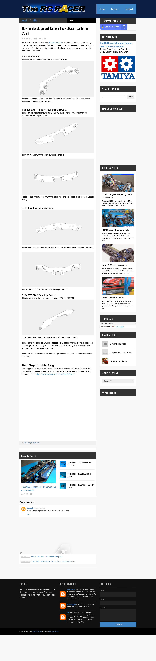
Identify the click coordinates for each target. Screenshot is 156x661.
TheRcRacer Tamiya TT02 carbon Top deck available (38, 488)
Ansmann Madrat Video (118, 343)
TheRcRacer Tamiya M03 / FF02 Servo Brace (81, 486)
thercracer (36, 443)
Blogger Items (53, 631)
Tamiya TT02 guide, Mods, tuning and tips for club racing (117, 195)
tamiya (30, 443)
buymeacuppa (55, 43)
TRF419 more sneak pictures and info (115, 229)
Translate (120, 327)
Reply (29, 514)
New (35, 20)
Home (102, 9)
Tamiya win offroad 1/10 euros (120, 352)
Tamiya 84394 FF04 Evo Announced (114, 264)
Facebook (129, 9)
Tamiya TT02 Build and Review (113, 297)
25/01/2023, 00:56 (39, 508)
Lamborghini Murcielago (118, 361)
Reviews (114, 9)
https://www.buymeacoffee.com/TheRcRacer (55, 374)
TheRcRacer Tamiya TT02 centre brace (79, 475)
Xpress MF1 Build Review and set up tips (46, 557)
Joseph (30, 508)
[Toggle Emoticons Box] (21, 553)
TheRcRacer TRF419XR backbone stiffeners (79, 464)
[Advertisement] (118, 485)
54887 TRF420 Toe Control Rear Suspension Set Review (52, 562)
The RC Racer (37, 631)
